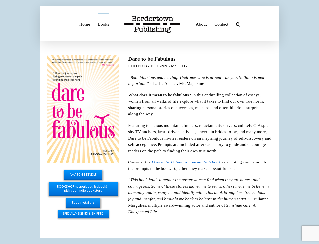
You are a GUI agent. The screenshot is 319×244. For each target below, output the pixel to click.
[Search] (232, 23)
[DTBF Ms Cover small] (83, 58)
